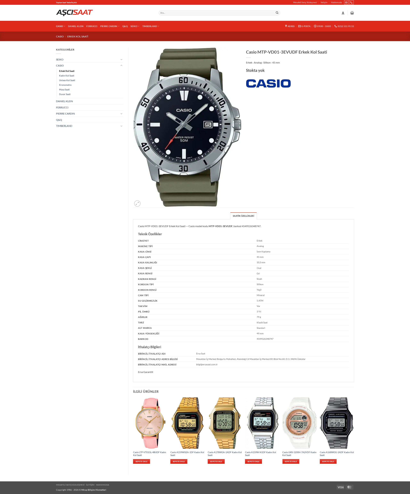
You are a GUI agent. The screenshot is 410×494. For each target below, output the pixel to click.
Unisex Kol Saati (67, 80)
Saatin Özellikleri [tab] (243, 216)
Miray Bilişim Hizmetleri (93, 489)
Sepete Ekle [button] (141, 461)
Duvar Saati (65, 94)
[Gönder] (277, 13)
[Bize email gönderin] (346, 2)
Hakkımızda (336, 2)
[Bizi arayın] (351, 2)
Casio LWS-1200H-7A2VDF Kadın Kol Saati (299, 454)
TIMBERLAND (149, 26)
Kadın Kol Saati (66, 75)
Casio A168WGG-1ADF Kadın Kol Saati (337, 454)
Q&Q (125, 26)
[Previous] (133, 433)
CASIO (59, 26)
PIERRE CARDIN (108, 26)
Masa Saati (64, 89)
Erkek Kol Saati (77, 36)
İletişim (324, 2)
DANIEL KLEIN (75, 26)
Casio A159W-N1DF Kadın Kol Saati (260, 454)
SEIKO (134, 26)
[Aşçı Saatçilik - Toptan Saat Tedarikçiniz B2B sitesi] (74, 13)
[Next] (353, 433)
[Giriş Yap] (343, 12)
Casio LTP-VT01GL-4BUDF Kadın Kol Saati (149, 454)
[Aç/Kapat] (121, 59)
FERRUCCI (91, 26)
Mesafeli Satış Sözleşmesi (305, 2)
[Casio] (268, 83)
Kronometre (65, 84)
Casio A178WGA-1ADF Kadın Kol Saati (225, 454)
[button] (352, 12)
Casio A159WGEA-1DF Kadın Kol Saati (187, 454)
